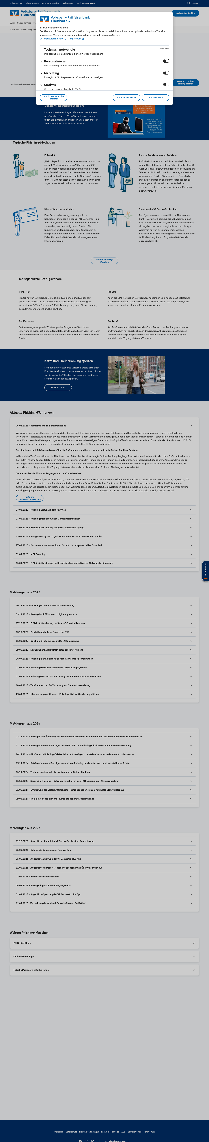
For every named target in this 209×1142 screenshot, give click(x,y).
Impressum (75, 38)
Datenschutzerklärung (52, 38)
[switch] (166, 61)
